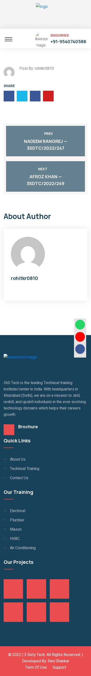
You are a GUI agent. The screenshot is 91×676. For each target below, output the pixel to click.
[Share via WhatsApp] (80, 324)
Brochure (28, 426)
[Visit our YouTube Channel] (80, 337)
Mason (16, 529)
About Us (17, 459)
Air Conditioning (23, 548)
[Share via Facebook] (80, 349)
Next (42, 169)
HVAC (15, 539)
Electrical (17, 511)
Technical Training (24, 469)
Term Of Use (36, 667)
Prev (48, 133)
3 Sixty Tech (34, 655)
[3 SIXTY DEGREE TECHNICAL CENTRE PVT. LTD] (42, 13)
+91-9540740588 (68, 41)
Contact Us (19, 478)
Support (59, 667)
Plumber (17, 520)
